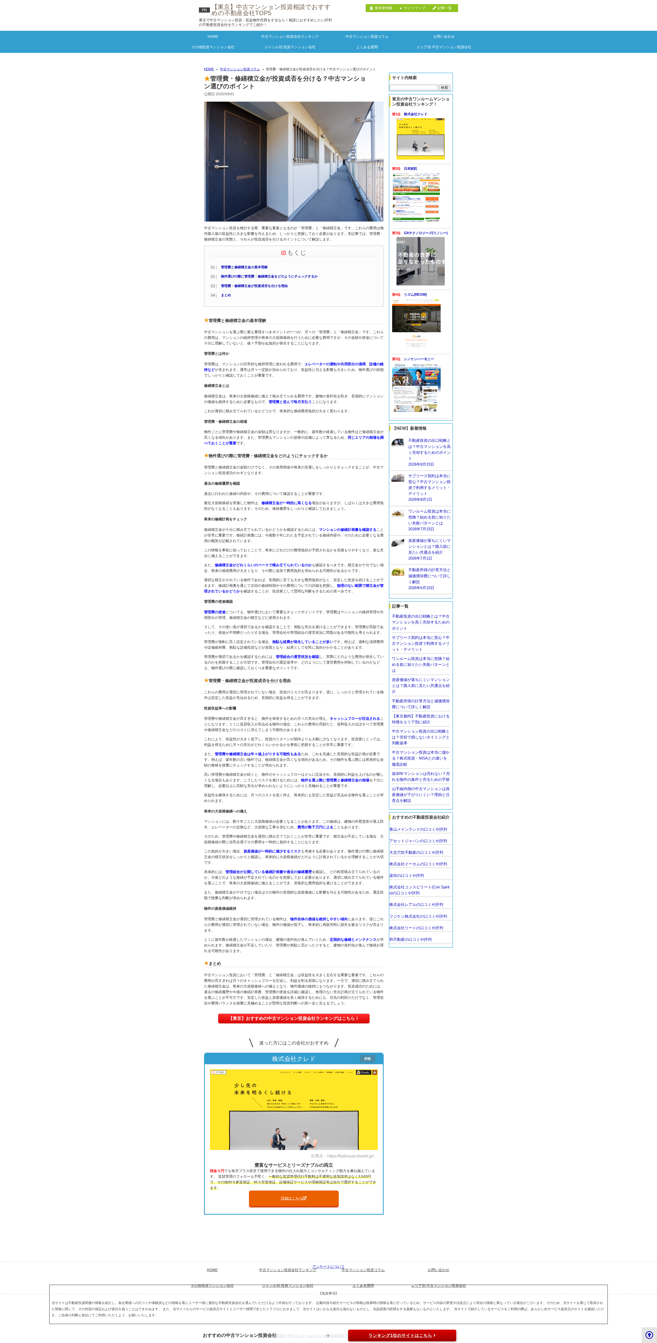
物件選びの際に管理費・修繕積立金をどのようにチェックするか (269, 276)
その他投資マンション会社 (213, 47)
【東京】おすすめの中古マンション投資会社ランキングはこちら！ (293, 1018)
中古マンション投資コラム (367, 36)
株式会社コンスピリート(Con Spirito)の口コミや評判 (419, 890)
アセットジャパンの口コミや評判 (418, 841)
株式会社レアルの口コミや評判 (416, 904)
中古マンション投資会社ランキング (290, 36)
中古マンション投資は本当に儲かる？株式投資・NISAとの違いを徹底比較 (421, 758)
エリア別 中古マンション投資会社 (444, 47)
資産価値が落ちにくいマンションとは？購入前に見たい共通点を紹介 (421, 685)
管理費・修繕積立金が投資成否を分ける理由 (254, 286)
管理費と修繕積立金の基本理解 (244, 267)
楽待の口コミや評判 (406, 875)
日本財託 (410, 168)
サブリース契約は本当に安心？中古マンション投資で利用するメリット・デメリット (421, 643)
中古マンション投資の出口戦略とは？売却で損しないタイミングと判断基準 (421, 737)
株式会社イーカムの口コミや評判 (418, 864)
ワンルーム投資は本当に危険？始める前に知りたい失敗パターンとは (421, 664)
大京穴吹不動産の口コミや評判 (416, 852)
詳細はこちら (292, 1198)
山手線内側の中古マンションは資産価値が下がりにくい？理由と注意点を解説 (421, 794)
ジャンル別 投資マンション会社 (290, 47)
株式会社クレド (415, 114)
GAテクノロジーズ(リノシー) (426, 233)
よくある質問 (367, 47)
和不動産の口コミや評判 (410, 939)
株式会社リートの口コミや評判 (416, 928)
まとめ (226, 295)
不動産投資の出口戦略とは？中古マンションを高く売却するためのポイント (421, 622)
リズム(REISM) (415, 294)
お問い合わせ (444, 36)
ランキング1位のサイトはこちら (400, 1335)
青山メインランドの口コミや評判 (418, 829)
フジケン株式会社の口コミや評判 (418, 916)
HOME (213, 36)
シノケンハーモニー (419, 359)
